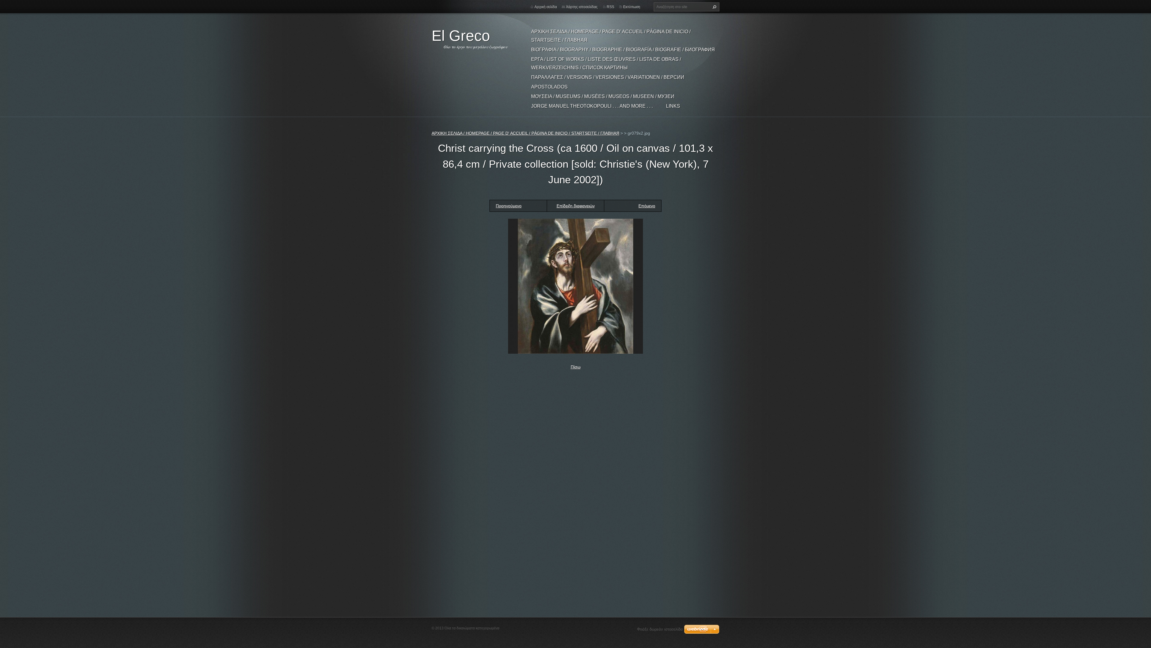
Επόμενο (646, 205)
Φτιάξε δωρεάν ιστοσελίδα (660, 629)
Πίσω (576, 366)
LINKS (673, 106)
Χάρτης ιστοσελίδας (582, 7)
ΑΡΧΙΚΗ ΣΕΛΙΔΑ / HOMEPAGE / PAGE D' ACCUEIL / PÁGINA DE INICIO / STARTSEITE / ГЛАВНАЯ (611, 36)
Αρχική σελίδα (545, 7)
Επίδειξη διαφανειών (576, 205)
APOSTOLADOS (549, 86)
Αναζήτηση (713, 6)
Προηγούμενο (509, 205)
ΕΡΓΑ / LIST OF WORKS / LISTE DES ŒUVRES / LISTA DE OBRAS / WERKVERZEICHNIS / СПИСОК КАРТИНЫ (606, 63)
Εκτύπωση (631, 7)
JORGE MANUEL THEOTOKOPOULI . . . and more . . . (592, 106)
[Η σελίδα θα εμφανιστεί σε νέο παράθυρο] (575, 285)
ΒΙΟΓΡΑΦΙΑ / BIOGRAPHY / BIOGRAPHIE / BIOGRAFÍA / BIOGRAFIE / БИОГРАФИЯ (623, 49)
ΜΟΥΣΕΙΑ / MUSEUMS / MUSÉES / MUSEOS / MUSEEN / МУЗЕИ (602, 96)
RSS (610, 7)
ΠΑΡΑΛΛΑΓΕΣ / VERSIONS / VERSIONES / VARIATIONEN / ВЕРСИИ (607, 77)
